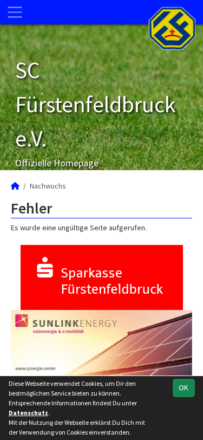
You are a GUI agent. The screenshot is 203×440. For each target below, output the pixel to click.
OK (183, 387)
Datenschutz (28, 413)
